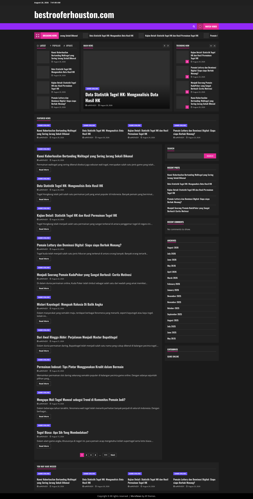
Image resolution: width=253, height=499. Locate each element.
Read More (45, 170)
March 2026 (172, 277)
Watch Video (211, 26)
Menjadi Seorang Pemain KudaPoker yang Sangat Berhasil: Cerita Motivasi (182, 87)
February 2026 (173, 283)
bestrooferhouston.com (74, 14)
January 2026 (173, 290)
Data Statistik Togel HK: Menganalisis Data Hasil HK (101, 35)
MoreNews (136, 496)
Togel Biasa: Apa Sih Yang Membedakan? (62, 432)
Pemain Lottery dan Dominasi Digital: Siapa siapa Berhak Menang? (43, 102)
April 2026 (172, 271)
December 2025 (174, 296)
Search (170, 148)
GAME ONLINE (92, 89)
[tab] (43, 46)
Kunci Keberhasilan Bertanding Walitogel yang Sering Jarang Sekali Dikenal (43, 57)
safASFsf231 (91, 105)
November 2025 (174, 302)
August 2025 (172, 320)
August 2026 (173, 247)
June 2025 (171, 332)
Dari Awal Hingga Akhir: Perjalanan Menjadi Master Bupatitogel (77, 337)
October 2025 (173, 308)
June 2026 (171, 259)
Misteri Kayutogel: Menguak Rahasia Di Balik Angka (70, 304)
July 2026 (171, 253)
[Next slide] (168, 45)
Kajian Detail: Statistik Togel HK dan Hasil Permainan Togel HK (161, 35)
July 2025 (171, 326)
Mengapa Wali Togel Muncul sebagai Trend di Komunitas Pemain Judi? (81, 399)
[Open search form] (194, 26)
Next (113, 455)
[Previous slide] (164, 45)
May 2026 (171, 265)
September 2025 (174, 314)
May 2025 (171, 338)
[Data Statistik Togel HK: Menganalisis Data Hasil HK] (126, 80)
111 (105, 455)
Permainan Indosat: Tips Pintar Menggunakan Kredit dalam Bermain (80, 366)
